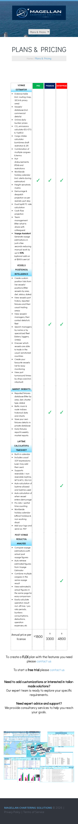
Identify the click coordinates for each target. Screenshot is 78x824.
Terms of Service (33, 812)
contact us (43, 661)
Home (30, 58)
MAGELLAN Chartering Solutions (28, 807)
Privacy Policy (12, 812)
